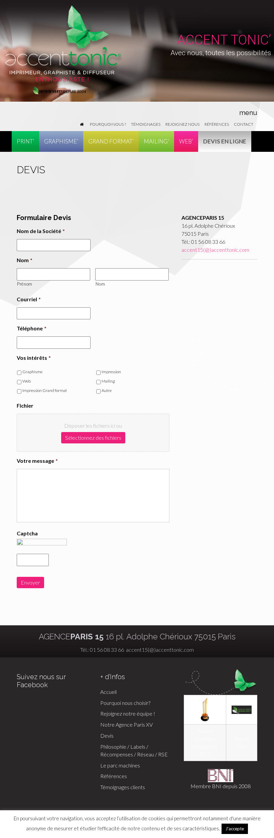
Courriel (29, 299)
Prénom (24, 284)
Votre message (37, 460)
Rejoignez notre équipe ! (127, 713)
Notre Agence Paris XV (126, 724)
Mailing (108, 381)
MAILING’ (156, 141)
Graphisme (32, 371)
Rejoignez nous (182, 124)
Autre (107, 390)
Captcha (27, 533)
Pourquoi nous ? (108, 124)
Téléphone (31, 328)
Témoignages (145, 124)
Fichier (25, 405)
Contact (243, 124)
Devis (107, 735)
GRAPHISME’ (61, 141)
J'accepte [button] (235, 828)
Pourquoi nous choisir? (125, 703)
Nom (24, 260)
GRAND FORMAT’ (111, 141)
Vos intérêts (34, 357)
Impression (111, 371)
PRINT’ (25, 141)
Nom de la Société (41, 231)
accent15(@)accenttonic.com (215, 249)
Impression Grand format (44, 390)
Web (26, 381)
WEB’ (186, 141)
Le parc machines (120, 765)
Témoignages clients (122, 787)
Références (216, 124)
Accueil (108, 692)
